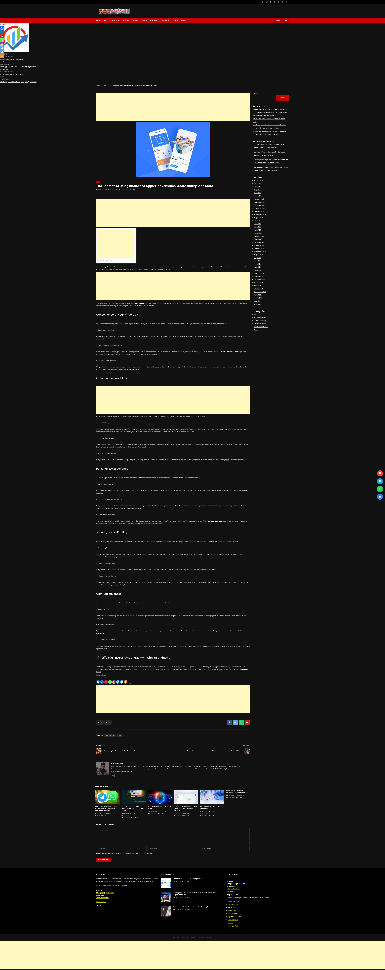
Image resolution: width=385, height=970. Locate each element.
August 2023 (258, 283)
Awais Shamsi (102, 190)
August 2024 (258, 255)
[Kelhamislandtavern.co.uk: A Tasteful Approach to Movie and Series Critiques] (247, 751)
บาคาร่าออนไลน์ (233, 920)
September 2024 (260, 252)
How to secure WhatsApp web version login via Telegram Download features (106, 808)
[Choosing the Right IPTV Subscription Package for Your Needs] (134, 797)
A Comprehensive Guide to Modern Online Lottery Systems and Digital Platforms (196, 894)
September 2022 (260, 292)
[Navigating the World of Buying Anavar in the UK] (99, 751)
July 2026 (257, 184)
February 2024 (259, 273)
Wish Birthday (233, 914)
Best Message (233, 904)
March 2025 (258, 233)
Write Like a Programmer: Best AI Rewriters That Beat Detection (237, 792)
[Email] (112, 775)
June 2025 (257, 224)
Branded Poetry (233, 901)
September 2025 (260, 215)
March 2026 (258, 196)
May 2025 (257, 227)
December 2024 (260, 242)
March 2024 (258, 270)
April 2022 (257, 295)
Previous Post (101, 745)
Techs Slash (232, 907)
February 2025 (259, 236)
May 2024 (257, 264)
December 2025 (259, 205)
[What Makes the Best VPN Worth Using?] (160, 797)
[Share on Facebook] (229, 722)
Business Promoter (129, 813)
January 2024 (259, 276)
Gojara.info (258, 167)
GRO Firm (231, 795)
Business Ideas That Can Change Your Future (268, 109)
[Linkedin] (102, 680)
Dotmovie (194, 937)
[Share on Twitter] (235, 722)
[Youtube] (275, 2)
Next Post (246, 745)
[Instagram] (279, 2)
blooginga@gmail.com (28, 67)
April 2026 (257, 193)
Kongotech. (208, 937)
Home (98, 21)
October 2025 (259, 211)
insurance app (110, 735)
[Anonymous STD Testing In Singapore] (212, 797)
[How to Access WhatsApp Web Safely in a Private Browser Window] (186, 797)
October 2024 (259, 249)
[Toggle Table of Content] (132, 260)
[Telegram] (121, 680)
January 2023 (258, 289)
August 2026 (258, 181)
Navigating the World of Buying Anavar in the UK (121, 751)
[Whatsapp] (110, 680)
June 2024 (257, 261)
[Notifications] (287, 2)
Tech (104, 85)
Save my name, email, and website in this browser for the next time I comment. (126, 853)
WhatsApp (3, 67)
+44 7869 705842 (14, 67)
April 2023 (257, 286)
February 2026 (259, 199)
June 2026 (257, 187)
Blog (255, 314)
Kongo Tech (232, 911)
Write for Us (166, 21)
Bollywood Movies (111, 21)
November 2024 (259, 245)
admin (99, 813)
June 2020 (257, 301)
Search (255, 93)
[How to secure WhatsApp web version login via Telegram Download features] (107, 797)
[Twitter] (267, 2)
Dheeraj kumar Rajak (261, 160)
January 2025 (258, 239)
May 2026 (257, 190)
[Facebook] (263, 2)
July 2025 (257, 221)
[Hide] (1, 60)
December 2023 (259, 280)
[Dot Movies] (124, 11)
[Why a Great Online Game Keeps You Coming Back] (166, 911)
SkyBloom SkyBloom (208, 811)
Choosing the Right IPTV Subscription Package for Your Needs (133, 808)
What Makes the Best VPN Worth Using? (159, 807)
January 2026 (259, 202)
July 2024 (257, 258)
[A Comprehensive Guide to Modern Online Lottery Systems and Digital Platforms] (166, 897)
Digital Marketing (260, 321)
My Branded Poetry (234, 917)
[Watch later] (283, 2)
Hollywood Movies (130, 21)
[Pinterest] (271, 2)
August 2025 (258, 218)
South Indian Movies (150, 21)
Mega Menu (179, 21)
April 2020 (257, 304)
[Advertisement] (173, 107)
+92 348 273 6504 (102, 898)
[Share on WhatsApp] (241, 722)
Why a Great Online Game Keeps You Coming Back (192, 907)
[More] (125, 680)
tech (120, 735)
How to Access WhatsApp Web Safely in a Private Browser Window (185, 808)
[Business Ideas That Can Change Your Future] (166, 883)
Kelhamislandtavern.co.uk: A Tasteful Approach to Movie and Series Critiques (214, 751)
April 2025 (257, 230)
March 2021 (258, 298)
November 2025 (259, 208)
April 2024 (257, 267)
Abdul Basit (153, 811)
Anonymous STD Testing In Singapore (210, 807)
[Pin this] (247, 722)
